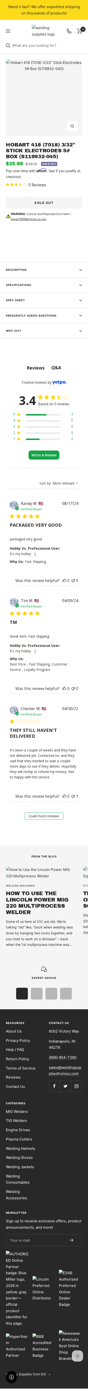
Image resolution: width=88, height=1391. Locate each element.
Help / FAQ (15, 1049)
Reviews (13, 1077)
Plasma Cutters (19, 1139)
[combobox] (49, 45)
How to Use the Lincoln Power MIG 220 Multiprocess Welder (37, 903)
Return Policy (17, 1059)
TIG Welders (16, 1120)
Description (16, 270)
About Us (14, 1031)
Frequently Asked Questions (31, 315)
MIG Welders (17, 1111)
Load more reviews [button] (44, 816)
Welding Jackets (20, 1167)
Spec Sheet (15, 300)
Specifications (18, 285)
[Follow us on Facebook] (54, 1086)
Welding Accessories (16, 1194)
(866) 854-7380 (63, 1057)
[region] (43, 415)
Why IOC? (14, 331)
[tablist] (44, 368)
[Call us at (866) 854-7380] (69, 31)
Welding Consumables (18, 1179)
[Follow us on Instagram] (76, 1086)
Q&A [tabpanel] (56, 367)
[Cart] (79, 31)
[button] (64, 580)
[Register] (71, 1240)
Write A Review (44, 455)
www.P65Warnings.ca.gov (28, 219)
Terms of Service (20, 1068)
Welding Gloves (19, 1157)
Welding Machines (20, 885)
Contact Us (15, 1086)
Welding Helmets (20, 1148)
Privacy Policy (18, 1040)
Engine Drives (18, 1130)
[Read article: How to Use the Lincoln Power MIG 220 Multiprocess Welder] (41, 873)
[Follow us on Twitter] (65, 1086)
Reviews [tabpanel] (35, 368)
